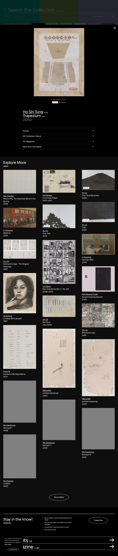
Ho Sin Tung (33, 111)
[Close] (114, 28)
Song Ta (6, 371)
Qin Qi (45, 319)
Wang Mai (47, 390)
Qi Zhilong (7, 316)
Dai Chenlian (8, 196)
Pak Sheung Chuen (90, 294)
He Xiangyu (47, 195)
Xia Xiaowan (8, 481)
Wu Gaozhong (9, 425)
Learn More (8, 544)
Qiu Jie (85, 330)
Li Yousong (7, 230)
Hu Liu (45, 231)
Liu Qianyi (47, 286)
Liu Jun (6, 261)
